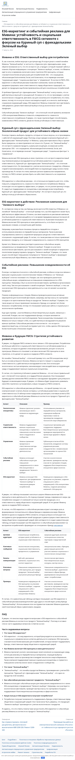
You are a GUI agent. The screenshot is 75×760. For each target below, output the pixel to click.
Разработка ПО (50, 752)
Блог (3, 740)
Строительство (37, 752)
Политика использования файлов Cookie (16, 743)
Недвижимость (42, 9)
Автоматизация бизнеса (25, 9)
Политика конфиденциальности (45, 743)
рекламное (58, 525)
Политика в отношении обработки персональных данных (40, 740)
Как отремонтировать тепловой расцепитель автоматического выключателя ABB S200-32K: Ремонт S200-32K (18, 724)
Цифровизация (54, 12)
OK (43, 758)
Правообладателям (9, 746)
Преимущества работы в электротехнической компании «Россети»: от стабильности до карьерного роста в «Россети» (56, 724)
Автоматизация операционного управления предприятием (24, 12)
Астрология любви (9, 15)
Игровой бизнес (8, 9)
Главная (4, 21)
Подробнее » (12, 740)
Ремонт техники (23, 752)
